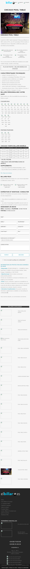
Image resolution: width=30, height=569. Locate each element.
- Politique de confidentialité (22, 567)
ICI (7, 292)
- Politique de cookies (13, 567)
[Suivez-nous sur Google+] (14, 562)
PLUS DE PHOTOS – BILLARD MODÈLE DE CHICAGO (15, 67)
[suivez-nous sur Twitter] (13, 558)
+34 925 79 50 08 (23, 208)
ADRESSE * (3, 226)
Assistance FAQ (4, 514)
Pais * (19, 231)
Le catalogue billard (5, 503)
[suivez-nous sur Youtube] (14, 556)
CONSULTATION (5, 244)
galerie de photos (5, 512)
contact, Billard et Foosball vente (8, 511)
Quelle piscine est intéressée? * (8, 238)
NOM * (2, 217)
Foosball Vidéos (4, 509)
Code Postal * (4, 231)
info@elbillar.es (8, 208)
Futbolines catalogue (6, 505)
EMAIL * (2, 221)
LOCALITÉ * (20, 226)
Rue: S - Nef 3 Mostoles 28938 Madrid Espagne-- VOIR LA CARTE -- (15, 552)
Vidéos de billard (5, 507)
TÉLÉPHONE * (21, 221)
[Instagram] (14, 564)
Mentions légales (5, 567)
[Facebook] (14, 560)
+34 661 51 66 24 (11, 210)
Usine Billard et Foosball (6, 501)
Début (2, 499)
